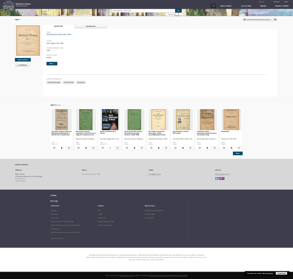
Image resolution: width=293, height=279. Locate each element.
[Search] (178, 10)
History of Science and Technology (62, 221)
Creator (100, 214)
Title (99, 211)
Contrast (276, 2)
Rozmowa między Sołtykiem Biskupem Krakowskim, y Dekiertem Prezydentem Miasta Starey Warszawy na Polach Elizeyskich (62, 133)
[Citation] (275, 19)
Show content (23, 60)
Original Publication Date (106, 221)
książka (48, 57)
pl (263, 2)
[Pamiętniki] (231, 119)
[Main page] (213, 5)
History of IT (55, 218)
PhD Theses (54, 214)
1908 (48, 50)
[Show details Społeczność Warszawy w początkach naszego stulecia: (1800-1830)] (141, 147)
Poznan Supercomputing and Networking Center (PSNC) (168, 275)
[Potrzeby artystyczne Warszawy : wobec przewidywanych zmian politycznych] (159, 119)
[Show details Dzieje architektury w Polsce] (117, 147)
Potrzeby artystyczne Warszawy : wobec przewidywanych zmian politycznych (157, 133)
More (238, 153)
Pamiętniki (225, 131)
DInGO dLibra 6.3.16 (127, 275)
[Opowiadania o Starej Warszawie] (183, 119)
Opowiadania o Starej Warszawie (180, 132)
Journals (53, 211)
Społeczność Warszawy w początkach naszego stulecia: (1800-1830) (133, 133)
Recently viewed (282, 6)
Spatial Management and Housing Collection (65, 232)
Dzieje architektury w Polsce (108, 132)
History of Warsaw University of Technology (65, 225)
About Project (226, 6)
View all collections (57, 238)
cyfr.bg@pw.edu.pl (155, 174)
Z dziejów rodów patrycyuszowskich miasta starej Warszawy (207, 133)
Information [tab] (90, 26)
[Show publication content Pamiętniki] (231, 147)
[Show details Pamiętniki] (238, 147)
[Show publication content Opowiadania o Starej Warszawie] (183, 147)
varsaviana (81, 82)
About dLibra (149, 218)
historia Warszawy (54, 82)
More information (268, 273)
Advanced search (172, 14)
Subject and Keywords (105, 225)
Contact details (150, 214)
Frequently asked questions (154, 211)
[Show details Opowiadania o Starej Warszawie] (190, 147)
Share (286, 2)
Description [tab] (58, 26)
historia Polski (68, 82)
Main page (54, 201)
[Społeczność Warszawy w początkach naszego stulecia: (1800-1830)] (134, 119)
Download (23, 65)
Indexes (263, 6)
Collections (246, 6)
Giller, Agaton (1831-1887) (55, 43)
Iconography (55, 229)
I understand (281, 273)
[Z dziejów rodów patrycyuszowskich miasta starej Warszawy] (207, 119)
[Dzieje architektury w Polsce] (110, 119)
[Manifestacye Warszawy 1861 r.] (28, 40)
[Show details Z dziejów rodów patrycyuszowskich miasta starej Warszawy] (214, 147)
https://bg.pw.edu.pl (221, 174)
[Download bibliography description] (54, 147)
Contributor (102, 218)
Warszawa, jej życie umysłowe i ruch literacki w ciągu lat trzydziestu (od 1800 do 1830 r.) (86, 133)
